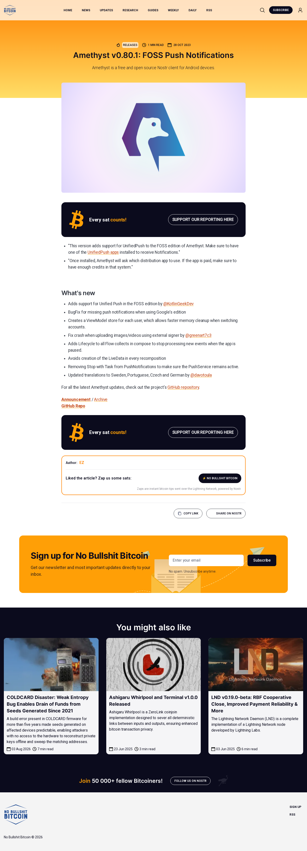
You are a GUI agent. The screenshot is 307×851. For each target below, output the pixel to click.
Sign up (295, 807)
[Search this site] (262, 10)
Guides (153, 10)
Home (68, 10)
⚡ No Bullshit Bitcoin (219, 478)
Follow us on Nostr (190, 781)
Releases (130, 45)
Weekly (173, 10)
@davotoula (201, 375)
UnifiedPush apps (103, 252)
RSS (209, 10)
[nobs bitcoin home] (10, 10)
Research (130, 10)
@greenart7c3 (198, 335)
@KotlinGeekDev (178, 303)
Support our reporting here (203, 219)
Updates (106, 10)
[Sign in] (300, 10)
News (86, 10)
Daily (193, 10)
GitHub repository (183, 387)
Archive (100, 399)
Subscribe (281, 10)
